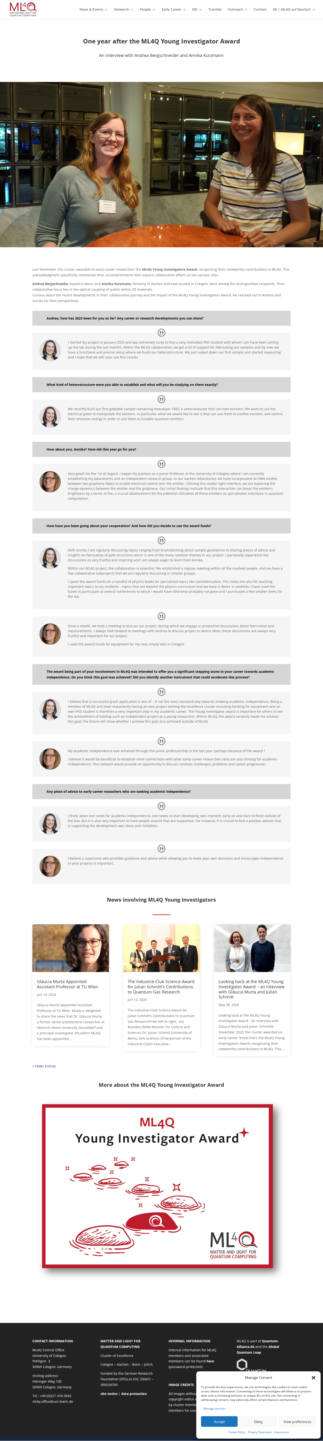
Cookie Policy (236, 1432)
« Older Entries (44, 1066)
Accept (219, 1421)
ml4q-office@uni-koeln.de (52, 1401)
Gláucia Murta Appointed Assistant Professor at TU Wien (67, 984)
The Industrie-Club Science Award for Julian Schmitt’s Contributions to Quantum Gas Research (161, 986)
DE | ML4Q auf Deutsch (292, 10)
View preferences (297, 1421)
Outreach (235, 10)
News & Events (91, 10)
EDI (194, 10)
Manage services (214, 1409)
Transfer (215, 10)
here (210, 1361)
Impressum (281, 1432)
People (145, 10)
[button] (313, 1377)
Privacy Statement (260, 1432)
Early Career (171, 10)
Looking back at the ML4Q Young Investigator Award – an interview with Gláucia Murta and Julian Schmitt (251, 989)
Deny (258, 1421)
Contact (260, 10)
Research (121, 10)
